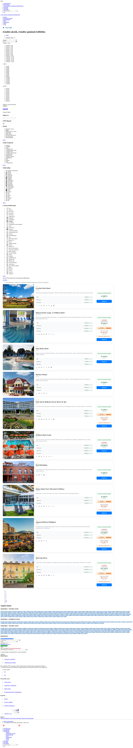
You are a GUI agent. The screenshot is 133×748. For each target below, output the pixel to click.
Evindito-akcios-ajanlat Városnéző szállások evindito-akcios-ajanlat (77, 630)
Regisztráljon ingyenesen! (15, 648)
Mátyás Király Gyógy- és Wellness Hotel (50, 313)
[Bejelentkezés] (4, 12)
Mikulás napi (11, 261)
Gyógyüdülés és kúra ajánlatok (15, 224)
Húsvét (10, 241)
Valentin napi (11, 259)
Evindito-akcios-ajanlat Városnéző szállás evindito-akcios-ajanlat (68, 614)
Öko (8, 200)
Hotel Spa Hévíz (41, 558)
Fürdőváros (9, 175)
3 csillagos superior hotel (11, 150)
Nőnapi (10, 254)
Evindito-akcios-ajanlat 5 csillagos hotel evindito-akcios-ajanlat (89, 623)
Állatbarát (9, 179)
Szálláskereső (20, 6)
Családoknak (11, 219)
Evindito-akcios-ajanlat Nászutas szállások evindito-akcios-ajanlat (72, 633)
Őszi (9, 208)
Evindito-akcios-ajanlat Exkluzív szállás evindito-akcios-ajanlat (22, 616)
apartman (8, 145)
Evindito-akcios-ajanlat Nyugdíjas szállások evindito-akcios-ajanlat (80, 629)
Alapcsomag (11, 264)
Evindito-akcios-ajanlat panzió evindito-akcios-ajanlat (67, 621)
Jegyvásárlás (6, 9)
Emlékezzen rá (4, 643)
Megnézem (104, 301)
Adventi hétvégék (12, 253)
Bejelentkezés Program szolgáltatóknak (12, 692)
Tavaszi (10, 270)
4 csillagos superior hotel (11, 152)
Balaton (5, 17)
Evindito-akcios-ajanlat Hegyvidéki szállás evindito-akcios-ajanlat (98, 614)
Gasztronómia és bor (13, 232)
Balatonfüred (6, 22)
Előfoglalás (11, 218)
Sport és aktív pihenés (13, 248)
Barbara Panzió (41, 374)
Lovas (8, 190)
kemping (7, 160)
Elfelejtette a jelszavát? (5, 644)
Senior (9, 226)
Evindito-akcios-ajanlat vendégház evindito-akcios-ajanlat (41, 621)
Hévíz (4, 20)
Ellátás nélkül (8, 134)
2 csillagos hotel (9, 162)
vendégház (8, 146)
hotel (7, 159)
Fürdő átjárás (10, 180)
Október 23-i (11, 246)
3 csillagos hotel (9, 149)
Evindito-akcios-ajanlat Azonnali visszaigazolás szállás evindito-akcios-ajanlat (19, 611)
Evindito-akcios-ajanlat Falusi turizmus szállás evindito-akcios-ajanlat (31, 615)
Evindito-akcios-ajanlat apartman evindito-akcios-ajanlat (14, 621)
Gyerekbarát (10, 188)
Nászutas (7, 193)
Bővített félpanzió (9, 137)
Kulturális (10, 256)
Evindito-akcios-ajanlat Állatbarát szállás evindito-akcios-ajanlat (103, 612)
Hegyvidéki (9, 184)
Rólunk (6, 698)
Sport (8, 196)
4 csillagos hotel (9, 151)
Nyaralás (10, 272)
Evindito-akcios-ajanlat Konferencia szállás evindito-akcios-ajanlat (37, 614)
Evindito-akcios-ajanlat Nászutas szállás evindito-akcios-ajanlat (52, 616)
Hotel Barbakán (41, 465)
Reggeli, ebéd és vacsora (11, 131)
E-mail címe (3, 640)
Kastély (9, 189)
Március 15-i (11, 240)
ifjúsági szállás (9, 155)
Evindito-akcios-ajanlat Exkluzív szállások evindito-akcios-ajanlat (41, 633)
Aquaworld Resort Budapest (46, 522)
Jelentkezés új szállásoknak (10, 685)
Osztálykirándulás (12, 235)
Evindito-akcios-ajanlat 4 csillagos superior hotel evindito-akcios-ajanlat (57, 623)
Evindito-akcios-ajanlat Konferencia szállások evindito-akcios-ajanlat (45, 630)
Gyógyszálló (10, 185)
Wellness (9, 171)
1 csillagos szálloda (10, 156)
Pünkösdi (10, 269)
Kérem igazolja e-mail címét (7, 649)
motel (7, 161)
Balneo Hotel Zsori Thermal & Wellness (50, 489)
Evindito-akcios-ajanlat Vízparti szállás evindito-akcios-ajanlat (81, 611)
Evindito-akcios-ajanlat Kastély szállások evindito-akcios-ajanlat (110, 632)
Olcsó (8, 199)
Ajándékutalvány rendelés (10, 662)
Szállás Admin (7, 682)
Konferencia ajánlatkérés (9, 659)
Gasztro (9, 195)
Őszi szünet (11, 211)
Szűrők (5, 109)
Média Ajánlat (7, 688)
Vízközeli (9, 174)
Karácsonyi (11, 213)
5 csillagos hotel (9, 154)
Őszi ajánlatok (6, 4)
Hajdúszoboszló (6, 19)
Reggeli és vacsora (10, 129)
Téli (9, 237)
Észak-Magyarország (8, 18)
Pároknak (10, 229)
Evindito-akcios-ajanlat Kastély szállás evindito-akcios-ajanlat (93, 615)
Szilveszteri (11, 214)
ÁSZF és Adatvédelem (8, 721)
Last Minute (11, 222)
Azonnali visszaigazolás (12, 170)
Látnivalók (5, 8)
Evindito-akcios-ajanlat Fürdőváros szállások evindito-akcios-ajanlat (17, 629)
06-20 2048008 (8, 702)
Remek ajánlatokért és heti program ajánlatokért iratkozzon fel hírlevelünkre (17, 718)
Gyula (4, 24)
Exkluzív (9, 191)
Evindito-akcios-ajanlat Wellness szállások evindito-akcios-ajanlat (53, 628)
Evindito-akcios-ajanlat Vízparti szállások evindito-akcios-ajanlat (84, 628)
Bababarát (9, 176)
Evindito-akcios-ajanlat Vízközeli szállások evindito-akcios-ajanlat (114, 628)
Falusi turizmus (10, 186)
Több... (4, 140)
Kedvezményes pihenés (13, 265)
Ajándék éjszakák (12, 243)
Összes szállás (9, 27)
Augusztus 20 (11, 216)
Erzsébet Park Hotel (43, 288)
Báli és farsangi (11, 251)
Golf (8, 194)
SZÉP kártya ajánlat (12, 238)
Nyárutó (10, 245)
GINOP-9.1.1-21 (8, 713)
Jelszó (2, 641)
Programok (5, 7)
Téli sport (9, 198)
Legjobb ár (10, 273)
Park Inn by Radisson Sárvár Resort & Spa (51, 402)
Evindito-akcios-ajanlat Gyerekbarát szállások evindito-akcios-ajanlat (79, 632)
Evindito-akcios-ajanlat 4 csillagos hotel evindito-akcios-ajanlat (26, 623)
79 (6, 600)
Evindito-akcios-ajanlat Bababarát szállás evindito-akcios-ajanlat (42, 612)
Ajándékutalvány (7, 3)
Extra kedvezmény (12, 262)
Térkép (7, 35)
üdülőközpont (9, 157)
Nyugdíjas (9, 178)
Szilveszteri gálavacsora (11, 135)
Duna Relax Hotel (42, 349)
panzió (7, 147)
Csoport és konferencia (13, 249)
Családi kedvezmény (13, 230)
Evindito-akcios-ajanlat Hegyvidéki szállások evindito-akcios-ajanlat (109, 630)
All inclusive (8, 132)
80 (6, 601)
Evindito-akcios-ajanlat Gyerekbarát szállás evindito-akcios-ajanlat (63, 615)
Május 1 (10, 267)
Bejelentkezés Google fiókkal (7, 638)
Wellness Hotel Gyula (43, 435)
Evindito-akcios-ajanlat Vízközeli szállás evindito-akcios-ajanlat (111, 611)
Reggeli (7, 130)
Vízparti (9, 173)
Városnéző (9, 183)
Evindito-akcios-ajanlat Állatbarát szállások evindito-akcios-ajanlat (111, 629)
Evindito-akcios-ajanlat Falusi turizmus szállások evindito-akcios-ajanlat (45, 632)
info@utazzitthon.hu (10, 705)
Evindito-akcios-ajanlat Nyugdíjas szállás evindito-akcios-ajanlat (73, 612)
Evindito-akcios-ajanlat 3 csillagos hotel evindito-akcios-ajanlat (94, 621)
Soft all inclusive (9, 136)
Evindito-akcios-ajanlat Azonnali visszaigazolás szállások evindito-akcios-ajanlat (19, 628)
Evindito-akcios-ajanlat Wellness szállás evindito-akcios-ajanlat (51, 611)
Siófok (4, 23)
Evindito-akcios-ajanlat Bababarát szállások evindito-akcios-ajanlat (48, 629)
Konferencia (10, 181)
